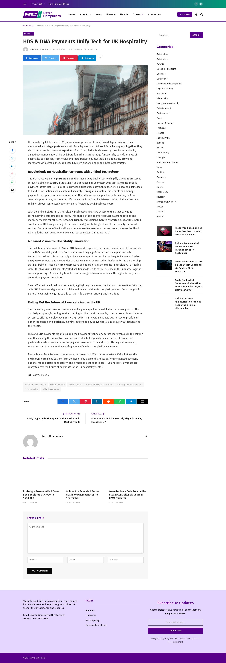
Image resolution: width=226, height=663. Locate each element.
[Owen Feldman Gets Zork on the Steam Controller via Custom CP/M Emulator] (128, 475)
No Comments (76, 49)
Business (28, 34)
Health (124, 14)
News (98, 14)
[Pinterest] (12, 174)
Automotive (162, 59)
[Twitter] (12, 158)
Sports (160, 187)
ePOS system (75, 384)
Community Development (169, 83)
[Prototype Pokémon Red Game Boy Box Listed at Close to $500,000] (42, 475)
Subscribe (185, 14)
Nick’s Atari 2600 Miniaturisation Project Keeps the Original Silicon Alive (188, 303)
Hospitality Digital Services (99, 384)
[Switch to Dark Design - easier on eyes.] (196, 14)
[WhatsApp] (12, 182)
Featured (161, 128)
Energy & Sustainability (168, 103)
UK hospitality (31, 389)
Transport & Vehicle (166, 202)
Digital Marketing (165, 88)
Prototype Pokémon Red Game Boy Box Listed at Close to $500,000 (41, 495)
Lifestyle (161, 157)
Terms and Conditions (59, 4)
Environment (163, 113)
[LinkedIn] (12, 166)
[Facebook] (12, 150)
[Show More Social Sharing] (100, 58)
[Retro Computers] (42, 14)
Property (161, 177)
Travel (160, 206)
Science (160, 182)
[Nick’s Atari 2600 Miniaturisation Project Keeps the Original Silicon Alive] (164, 302)
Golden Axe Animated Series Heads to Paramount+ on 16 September (82, 495)
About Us (85, 14)
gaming (160, 142)
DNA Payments (57, 384)
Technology (162, 192)
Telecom (161, 197)
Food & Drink (163, 138)
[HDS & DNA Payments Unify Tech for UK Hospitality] (85, 100)
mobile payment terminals (130, 384)
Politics (160, 172)
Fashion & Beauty (165, 123)
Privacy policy (38, 4)
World (160, 216)
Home (71, 14)
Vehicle (160, 211)
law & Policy (163, 152)
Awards (160, 64)
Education (161, 93)
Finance (110, 14)
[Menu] (25, 3)
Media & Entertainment (168, 162)
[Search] (201, 14)
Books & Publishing (166, 69)
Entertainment (164, 108)
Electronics (162, 98)
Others (137, 14)
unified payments (50, 389)
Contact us (154, 14)
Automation (162, 54)
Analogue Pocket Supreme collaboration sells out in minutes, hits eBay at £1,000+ (189, 285)
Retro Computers (40, 49)
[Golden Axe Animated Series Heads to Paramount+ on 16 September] (85, 475)
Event (159, 118)
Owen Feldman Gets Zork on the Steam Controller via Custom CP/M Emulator (127, 495)
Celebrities (162, 79)
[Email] (12, 189)
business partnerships (35, 384)
